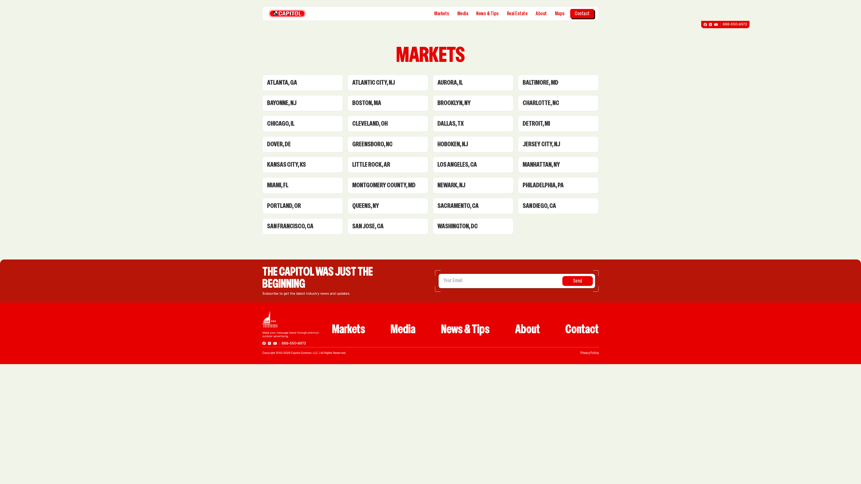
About (541, 14)
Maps (560, 14)
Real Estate (517, 14)
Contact (582, 14)
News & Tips (487, 14)
